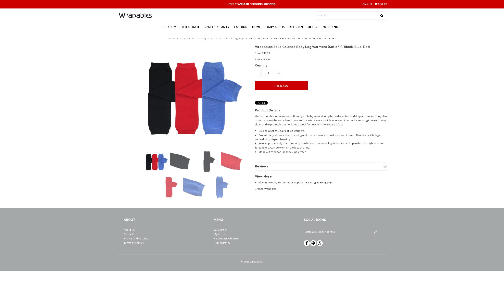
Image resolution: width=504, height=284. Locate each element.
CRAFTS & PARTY (217, 27)
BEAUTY (169, 27)
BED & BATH (190, 27)
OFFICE (313, 27)
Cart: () (382, 4)
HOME (256, 27)
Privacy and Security (136, 238)
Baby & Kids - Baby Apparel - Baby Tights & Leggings (212, 38)
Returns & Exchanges (226, 238)
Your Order (220, 230)
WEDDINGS (331, 27)
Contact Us (130, 234)
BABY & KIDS (275, 27)
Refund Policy (222, 243)
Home (171, 38)
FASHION (241, 27)
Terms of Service (134, 243)
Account (367, 4)
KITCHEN (296, 27)
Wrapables (270, 189)
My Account (220, 234)
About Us (129, 230)
